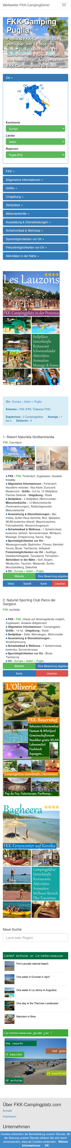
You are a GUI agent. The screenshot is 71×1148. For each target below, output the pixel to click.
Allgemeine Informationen (23, 179)
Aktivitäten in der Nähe (21, 256)
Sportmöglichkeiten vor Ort (24, 239)
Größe (10, 188)
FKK (9, 171)
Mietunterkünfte (16, 213)
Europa (16, 401)
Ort (8, 77)
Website (19, 576)
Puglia (38, 401)
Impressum (9, 1116)
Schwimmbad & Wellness (23, 230)
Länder (10, 135)
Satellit (27, 583)
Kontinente (13, 122)
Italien (27, 401)
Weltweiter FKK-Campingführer (26, 4)
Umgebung (14, 196)
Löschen (60, 583)
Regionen (12, 148)
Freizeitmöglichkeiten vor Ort (25, 247)
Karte (44, 583)
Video (11, 583)
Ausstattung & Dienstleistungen (27, 222)
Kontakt (7, 1110)
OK (47, 1145)
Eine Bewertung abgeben (53, 576)
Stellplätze (13, 205)
